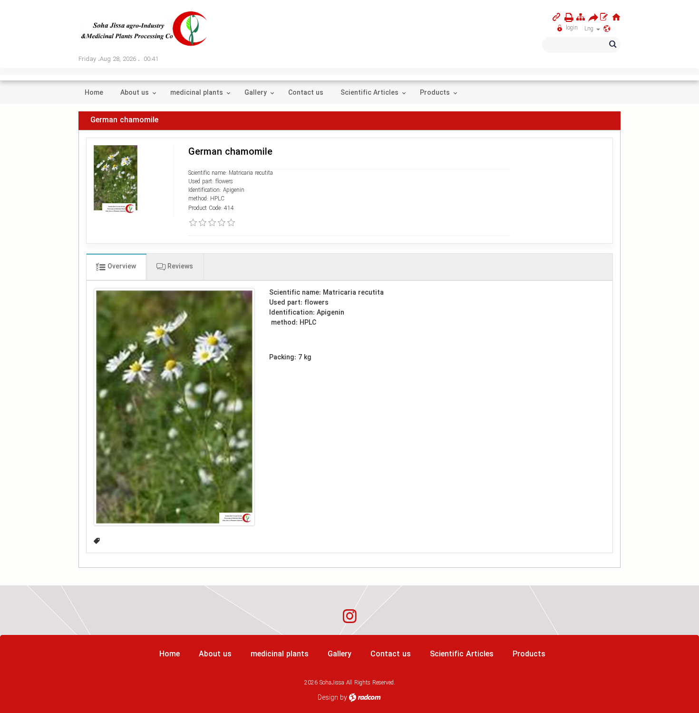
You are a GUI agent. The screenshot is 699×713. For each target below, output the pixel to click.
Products (529, 654)
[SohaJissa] (144, 29)
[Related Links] (556, 16)
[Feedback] (604, 16)
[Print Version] (567, 17)
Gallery (339, 654)
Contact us (390, 654)
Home (169, 654)
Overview (121, 266)
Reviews (179, 266)
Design (328, 698)
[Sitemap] (580, 16)
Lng (589, 28)
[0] (193, 222)
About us (215, 654)
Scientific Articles (462, 654)
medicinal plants (280, 654)
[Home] (616, 16)
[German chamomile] (174, 406)
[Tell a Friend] (590, 17)
